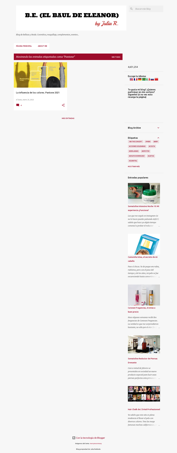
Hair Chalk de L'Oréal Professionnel (144, 409)
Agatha (151, 156)
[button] (63, 105)
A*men (148, 141)
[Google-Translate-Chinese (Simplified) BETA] (156, 80)
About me (42, 46)
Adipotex (145, 151)
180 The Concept (135, 141)
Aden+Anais (133, 151)
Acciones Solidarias (137, 146)
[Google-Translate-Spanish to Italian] (148, 80)
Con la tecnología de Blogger (90, 438)
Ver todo (116, 57)
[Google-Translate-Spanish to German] (140, 80)
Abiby (156, 141)
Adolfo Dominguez (137, 156)
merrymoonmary (96, 443)
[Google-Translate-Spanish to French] (135, 80)
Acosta (152, 146)
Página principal (24, 46)
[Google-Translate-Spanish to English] (131, 80)
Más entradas (68, 118)
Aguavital (133, 161)
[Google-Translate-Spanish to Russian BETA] (152, 80)
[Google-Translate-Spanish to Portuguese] (144, 80)
